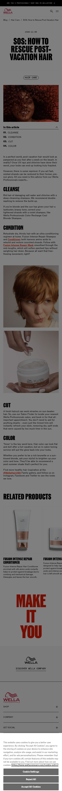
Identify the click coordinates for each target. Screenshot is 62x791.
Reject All (31, 779)
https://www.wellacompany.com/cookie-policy (35, 765)
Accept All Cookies (31, 787)
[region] (31, 762)
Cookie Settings (31, 772)
